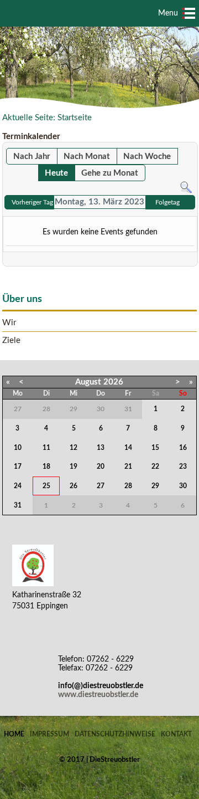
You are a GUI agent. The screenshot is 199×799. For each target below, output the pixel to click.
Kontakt (176, 734)
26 (73, 486)
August (88, 382)
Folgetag (167, 202)
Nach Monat (87, 156)
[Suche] (186, 187)
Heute (56, 173)
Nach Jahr (31, 156)
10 (18, 447)
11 (46, 447)
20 (100, 466)
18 (46, 466)
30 (183, 486)
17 (18, 466)
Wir (9, 323)
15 (155, 447)
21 (128, 466)
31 (18, 505)
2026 (113, 382)
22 (155, 466)
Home (14, 734)
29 (155, 486)
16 (183, 447)
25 (46, 486)
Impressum (49, 734)
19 (73, 466)
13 (100, 447)
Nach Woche (147, 156)
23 (183, 466)
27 (100, 486)
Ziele (11, 340)
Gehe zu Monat (109, 173)
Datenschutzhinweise (115, 734)
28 (128, 486)
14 (128, 447)
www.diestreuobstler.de (98, 695)
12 (73, 447)
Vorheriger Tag (32, 202)
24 (18, 486)
